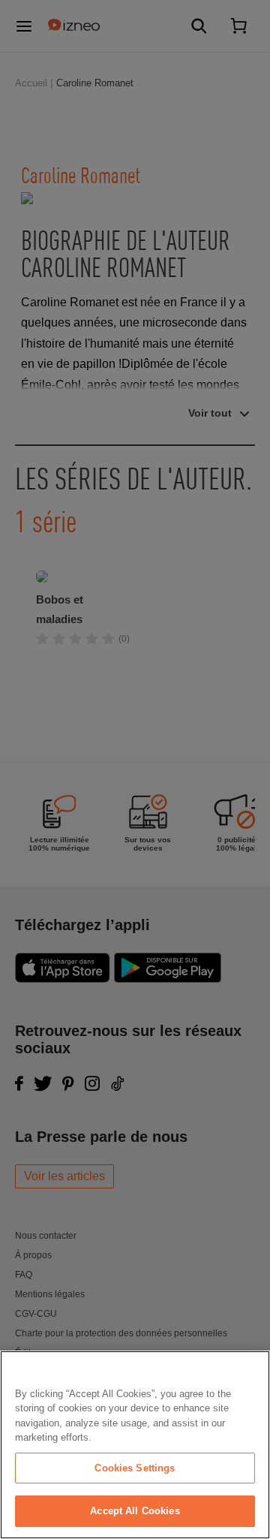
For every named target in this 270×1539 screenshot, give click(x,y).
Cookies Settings (134, 1468)
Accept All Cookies (134, 1510)
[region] (135, 1445)
